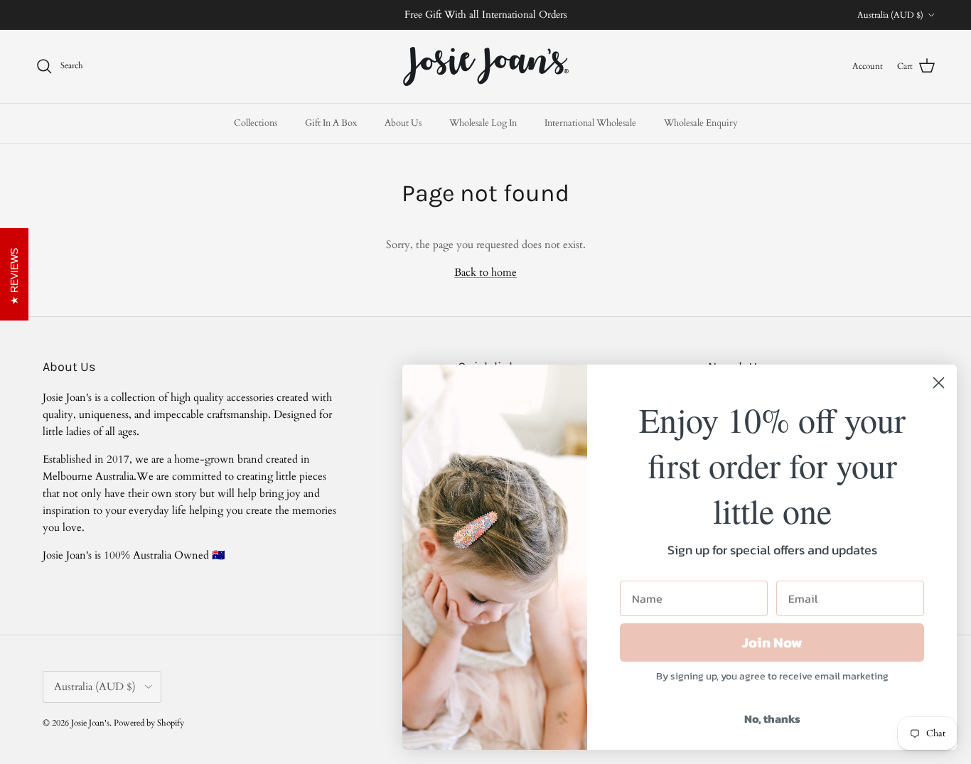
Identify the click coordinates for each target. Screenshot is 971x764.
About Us (403, 122)
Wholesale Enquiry (701, 122)
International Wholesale (590, 122)
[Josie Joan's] (485, 66)
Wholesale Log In (483, 122)
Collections (255, 122)
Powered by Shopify (149, 722)
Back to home (485, 272)
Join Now (772, 642)
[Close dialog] (938, 382)
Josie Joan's (90, 722)
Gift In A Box (331, 122)
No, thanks (772, 718)
